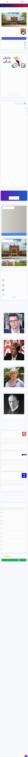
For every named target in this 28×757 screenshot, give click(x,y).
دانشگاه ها (23, 9)
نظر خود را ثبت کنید (13, 586)
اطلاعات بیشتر (14, 96)
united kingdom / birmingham (18, 37)
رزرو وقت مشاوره (14, 40)
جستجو (4, 528)
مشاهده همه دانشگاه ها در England (14, 511)
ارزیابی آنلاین (14, 202)
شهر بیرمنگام (5, 149)
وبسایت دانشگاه (19, 105)
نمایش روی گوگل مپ (8, 211)
